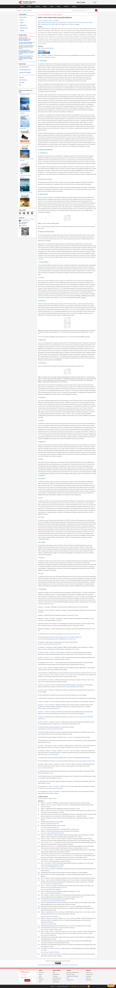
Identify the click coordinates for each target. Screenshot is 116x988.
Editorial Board (23, 25)
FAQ (20, 85)
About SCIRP (56, 970)
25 (60, 288)
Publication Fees (24, 27)
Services (66, 6)
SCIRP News (73, 986)
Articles (29, 6)
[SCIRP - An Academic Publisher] (27, 2)
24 (51, 288)
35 (52, 550)
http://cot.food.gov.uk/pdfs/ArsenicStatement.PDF (84, 760)
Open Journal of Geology (25, 143)
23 (93, 286)
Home (22, 6)
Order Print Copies (71, 974)
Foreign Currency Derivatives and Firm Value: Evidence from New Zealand (26, 47)
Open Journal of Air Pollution (26, 192)
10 (45, 102)
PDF (53, 24)
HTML (56, 24)
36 (50, 566)
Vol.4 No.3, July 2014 (57, 14)
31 (54, 531)
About (58, 6)
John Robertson (45, 20)
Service (69, 970)
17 (41, 120)
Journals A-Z (41, 972)
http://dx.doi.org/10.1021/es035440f (50, 754)
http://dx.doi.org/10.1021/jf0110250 (45, 767)
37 (88, 582)
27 (77, 292)
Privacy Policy (89, 979)
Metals (39, 48)
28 (72, 293)
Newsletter (21, 77)
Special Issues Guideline (25, 72)
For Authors (55, 976)
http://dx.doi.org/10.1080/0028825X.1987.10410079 (72, 686)
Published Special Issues (25, 69)
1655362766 (24, 225)
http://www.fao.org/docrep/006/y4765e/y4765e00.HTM (49, 644)
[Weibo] (32, 213)
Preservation (88, 976)
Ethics (54, 972)
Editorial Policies (56, 974)
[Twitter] (20, 213)
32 (42, 535)
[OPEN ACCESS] (81, 2)
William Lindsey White (54, 20)
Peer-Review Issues (57, 978)
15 (62, 118)
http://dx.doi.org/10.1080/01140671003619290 (74, 713)
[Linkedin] (28, 213)
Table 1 (62, 238)
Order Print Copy (23, 79)
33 (63, 537)
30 (94, 527)
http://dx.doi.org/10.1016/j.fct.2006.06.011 (80, 747)
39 (80, 592)
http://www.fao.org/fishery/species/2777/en (71, 633)
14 (72, 111)
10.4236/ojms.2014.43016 (45, 24)
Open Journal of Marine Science (45, 14)
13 (87, 109)
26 (55, 290)
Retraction (88, 978)
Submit (74, 6)
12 (58, 106)
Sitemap (40, 978)
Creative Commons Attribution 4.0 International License (68, 964)
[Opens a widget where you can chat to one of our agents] (111, 985)
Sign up (52, 986)
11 (84, 104)
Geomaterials (23, 128)
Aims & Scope (23, 17)
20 (57, 140)
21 (38, 701)
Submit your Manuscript (62, 986)
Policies (88, 970)
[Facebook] (24, 213)
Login (94, 2)
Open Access (89, 972)
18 (73, 120)
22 (85, 270)
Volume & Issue (70, 979)
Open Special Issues (24, 66)
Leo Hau (40, 20)
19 (86, 133)
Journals (37, 6)
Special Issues (56, 981)
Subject (40, 974)
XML (60, 24)
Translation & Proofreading (72, 976)
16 (64, 118)
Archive (21, 22)
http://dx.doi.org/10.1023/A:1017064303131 (53, 788)
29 (45, 471)
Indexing (22, 30)
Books (45, 6)
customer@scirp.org (25, 220)
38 (78, 592)
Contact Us (21, 82)
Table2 (50, 253)
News (51, 6)
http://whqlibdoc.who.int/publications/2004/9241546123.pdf (50, 728)
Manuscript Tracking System (73, 972)
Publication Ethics (89, 974)
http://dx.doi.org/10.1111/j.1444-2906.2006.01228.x (49, 708)
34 (83, 547)
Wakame (52, 48)
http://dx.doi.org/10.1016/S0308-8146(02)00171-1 (51, 893)
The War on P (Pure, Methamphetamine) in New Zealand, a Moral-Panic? (25, 39)
